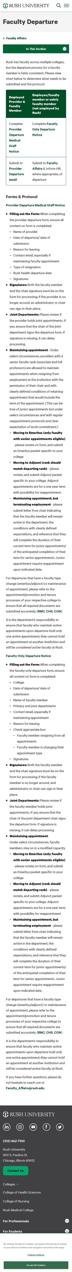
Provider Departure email (16, 174)
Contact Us (15, 1170)
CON (57, 611)
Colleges (9, 1184)
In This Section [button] (36, 49)
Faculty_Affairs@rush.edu (25, 1088)
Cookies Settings (36, 1254)
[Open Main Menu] (66, 5)
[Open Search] (58, 5)
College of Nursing (16, 1201)
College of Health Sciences (22, 1192)
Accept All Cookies (36, 1265)
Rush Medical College (18, 1210)
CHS (49, 611)
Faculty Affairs (16, 38)
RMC (41, 611)
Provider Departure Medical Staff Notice (16, 140)
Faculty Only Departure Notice (45, 129)
